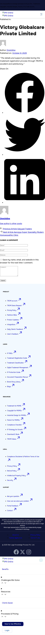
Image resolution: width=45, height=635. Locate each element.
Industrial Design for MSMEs (17, 415)
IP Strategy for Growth (15, 430)
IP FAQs (10, 353)
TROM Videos (12, 439)
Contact (10, 511)
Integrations (11, 324)
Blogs (9, 386)
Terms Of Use (35, 538)
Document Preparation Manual (17, 377)
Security (10, 480)
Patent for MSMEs (13, 420)
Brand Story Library (14, 382)
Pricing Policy (12, 310)
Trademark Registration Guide (17, 358)
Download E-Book (13, 434)
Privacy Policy (12, 466)
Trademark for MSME (14, 406)
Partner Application (15, 538)
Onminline (11, 50)
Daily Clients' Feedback (15, 329)
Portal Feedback (13, 506)
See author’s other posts (11, 223)
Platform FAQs (12, 315)
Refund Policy (12, 471)
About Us (15, 535)
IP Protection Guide (14, 372)
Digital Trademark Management (18, 367)
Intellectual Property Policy (16, 475)
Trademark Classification (15, 363)
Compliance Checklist (14, 425)
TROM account (12, 301)
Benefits (5, 569)
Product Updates (13, 320)
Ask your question (13, 496)
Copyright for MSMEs (14, 411)
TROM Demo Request (14, 305)
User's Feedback (13, 334)
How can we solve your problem (18, 501)
